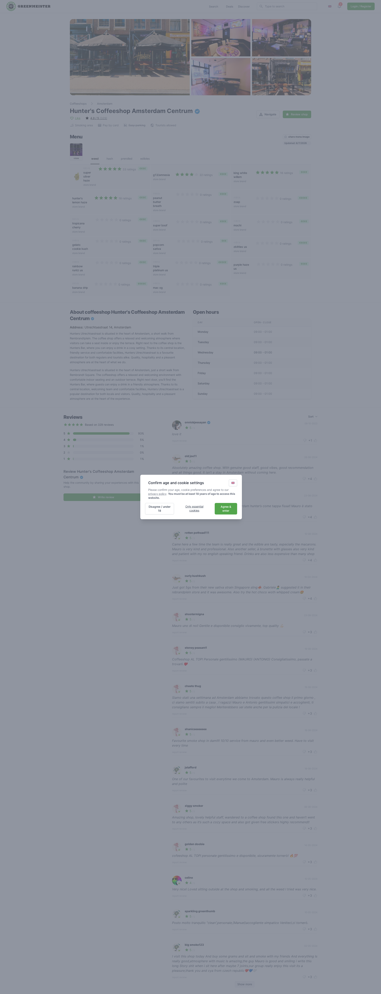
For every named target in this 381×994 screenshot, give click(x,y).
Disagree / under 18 (159, 508)
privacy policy (157, 493)
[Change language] (233, 483)
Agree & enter (226, 508)
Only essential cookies (194, 508)
